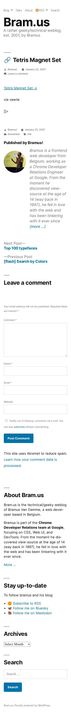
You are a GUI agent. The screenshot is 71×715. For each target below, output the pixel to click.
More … (10, 565)
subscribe (19, 426)
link (29, 134)
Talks (19, 10)
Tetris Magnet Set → (20, 88)
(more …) (38, 226)
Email (8, 382)
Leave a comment (18, 73)
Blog (6, 10)
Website (8, 401)
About (29, 10)
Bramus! (12, 69)
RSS (41, 10)
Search (55, 10)
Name (8, 363)
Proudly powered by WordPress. (32, 705)
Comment (10, 320)
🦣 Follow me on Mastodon (30, 613)
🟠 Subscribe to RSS (24, 603)
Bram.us (26, 22)
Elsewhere (14, 134)
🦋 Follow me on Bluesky (28, 608)
